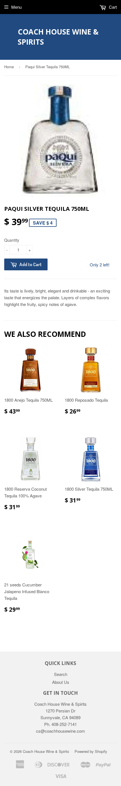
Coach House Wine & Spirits (58, 37)
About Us (60, 682)
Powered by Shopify (91, 751)
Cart (112, 7)
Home (9, 66)
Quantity (11, 240)
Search (60, 674)
